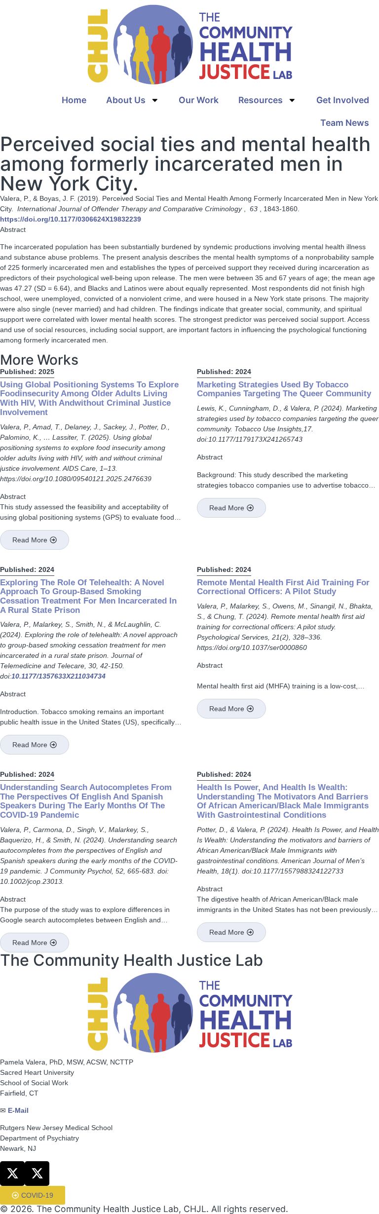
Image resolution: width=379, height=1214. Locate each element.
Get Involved (342, 100)
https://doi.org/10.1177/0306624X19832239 (70, 219)
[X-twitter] (12, 1173)
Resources (260, 100)
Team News (344, 122)
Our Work (199, 100)
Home (74, 100)
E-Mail (18, 1110)
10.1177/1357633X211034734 (58, 676)
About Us (126, 100)
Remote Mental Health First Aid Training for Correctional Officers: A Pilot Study (283, 587)
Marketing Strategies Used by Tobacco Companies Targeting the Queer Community (284, 389)
